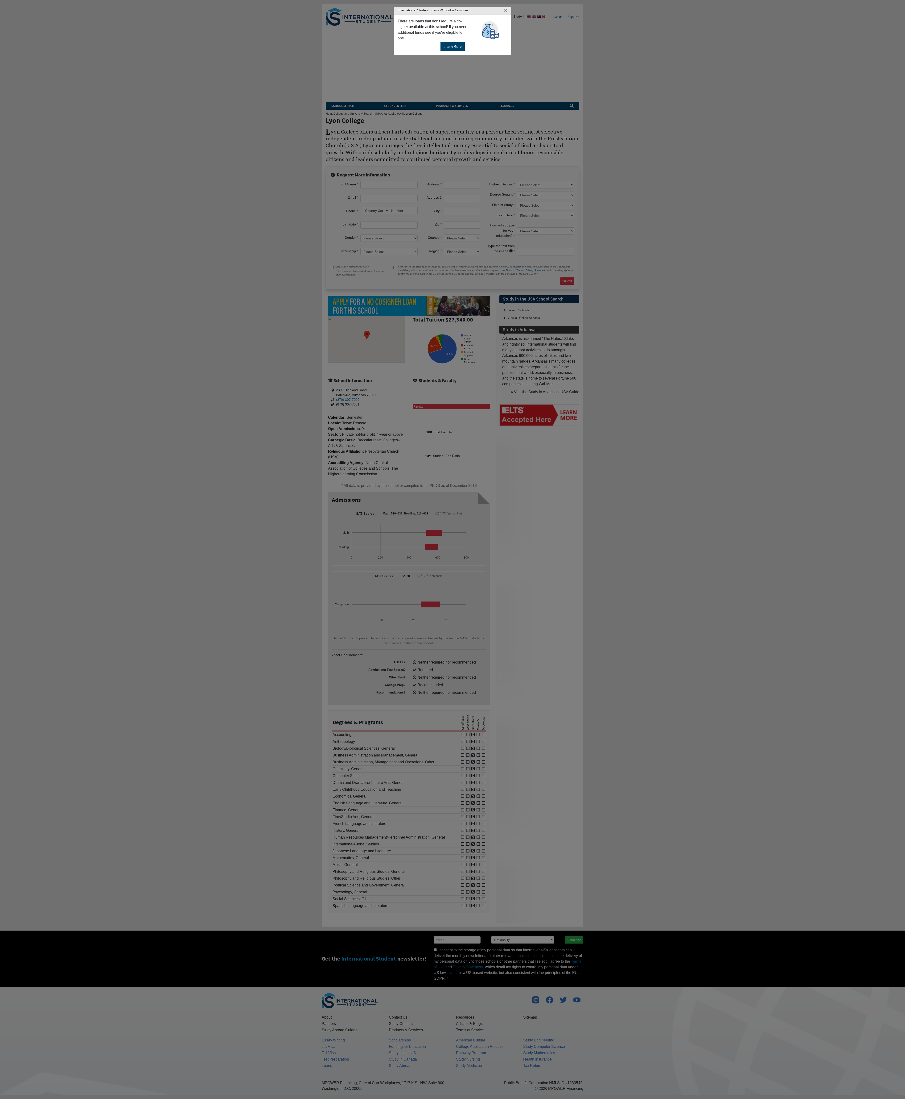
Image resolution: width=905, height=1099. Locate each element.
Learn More (453, 46)
